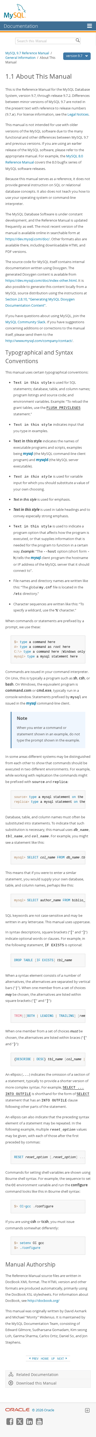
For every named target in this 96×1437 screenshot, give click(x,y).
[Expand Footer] (87, 1411)
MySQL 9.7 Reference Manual (27, 53)
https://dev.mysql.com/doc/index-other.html (41, 280)
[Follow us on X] (19, 1423)
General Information (20, 58)
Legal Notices (78, 114)
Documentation (21, 26)
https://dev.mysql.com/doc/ (27, 239)
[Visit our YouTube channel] (39, 1423)
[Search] (77, 41)
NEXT (61, 1358)
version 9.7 (74, 56)
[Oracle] (17, 1410)
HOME (45, 1358)
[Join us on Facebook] (9, 1423)
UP (53, 1358)
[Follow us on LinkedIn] (29, 1423)
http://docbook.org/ (43, 1300)
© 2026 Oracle (43, 1410)
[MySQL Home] (15, 11)
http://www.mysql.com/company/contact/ (39, 340)
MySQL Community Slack (25, 322)
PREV (34, 1358)
